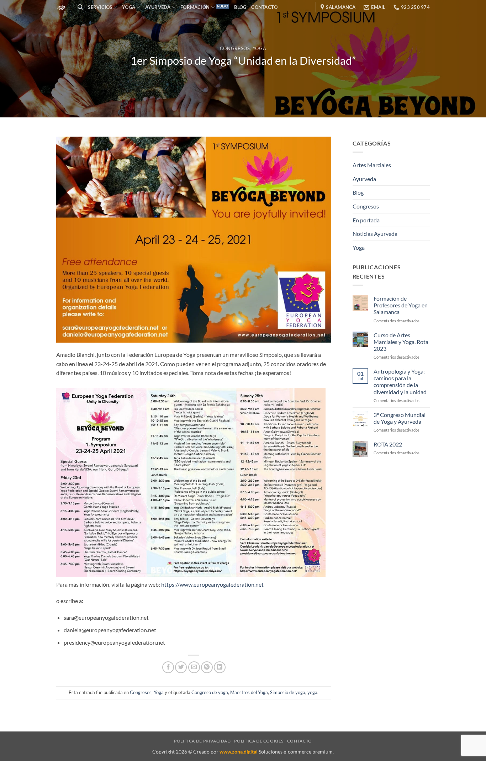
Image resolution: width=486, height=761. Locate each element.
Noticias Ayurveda (375, 233)
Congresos (235, 48)
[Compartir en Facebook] (168, 667)
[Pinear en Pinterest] (207, 667)
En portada (366, 220)
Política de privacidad (202, 741)
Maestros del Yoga (249, 692)
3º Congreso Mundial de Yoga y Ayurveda (400, 418)
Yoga (128, 7)
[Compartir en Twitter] (181, 667)
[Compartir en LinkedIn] (220, 667)
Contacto (264, 7)
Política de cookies (259, 741)
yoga (312, 692)
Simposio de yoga (287, 692)
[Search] (80, 7)
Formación (195, 7)
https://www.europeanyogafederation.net (212, 584)
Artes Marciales (372, 165)
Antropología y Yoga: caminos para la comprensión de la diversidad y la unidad (400, 381)
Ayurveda (364, 178)
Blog (240, 7)
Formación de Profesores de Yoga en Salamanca (401, 305)
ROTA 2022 (388, 444)
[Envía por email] (194, 667)
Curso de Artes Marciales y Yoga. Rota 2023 (401, 342)
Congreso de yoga (209, 692)
